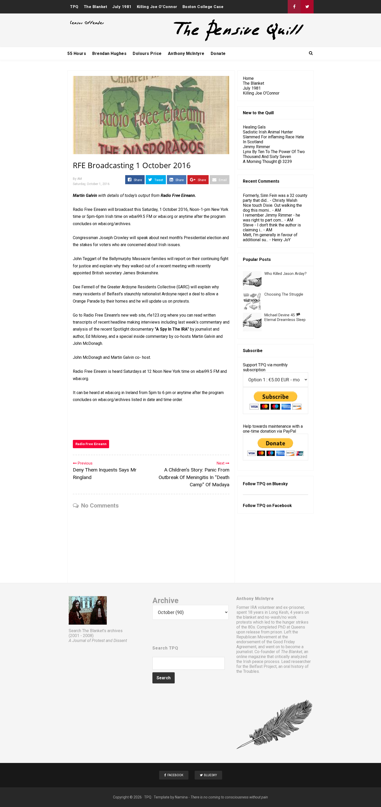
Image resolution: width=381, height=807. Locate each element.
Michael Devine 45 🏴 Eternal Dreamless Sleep (285, 317)
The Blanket (95, 6)
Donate (218, 53)
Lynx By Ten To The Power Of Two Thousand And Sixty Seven (274, 154)
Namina (181, 797)
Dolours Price (147, 53)
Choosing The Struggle (283, 294)
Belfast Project (263, 666)
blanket (249, 617)
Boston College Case (203, 6)
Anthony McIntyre (186, 53)
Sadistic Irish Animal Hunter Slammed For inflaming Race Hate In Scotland (273, 137)
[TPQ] (219, 40)
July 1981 (122, 6)
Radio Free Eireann (91, 444)
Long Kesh (278, 612)
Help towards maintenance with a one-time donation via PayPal (273, 429)
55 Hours (76, 53)
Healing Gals (254, 127)
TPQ (74, 6)
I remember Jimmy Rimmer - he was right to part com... (271, 218)
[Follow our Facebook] (294, 6)
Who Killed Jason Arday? (285, 273)
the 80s (248, 627)
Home (248, 78)
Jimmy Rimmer (256, 146)
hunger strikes (295, 622)
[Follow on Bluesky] (307, 6)
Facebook (282, 505)
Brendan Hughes (109, 53)
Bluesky (280, 483)
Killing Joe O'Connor (157, 6)
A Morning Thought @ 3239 (267, 161)
